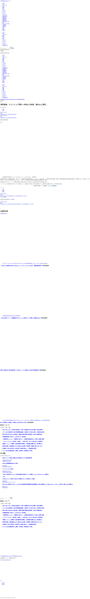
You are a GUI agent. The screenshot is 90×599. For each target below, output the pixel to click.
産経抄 (3, 30)
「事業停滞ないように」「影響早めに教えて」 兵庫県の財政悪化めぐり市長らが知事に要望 (23, 439)
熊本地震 (4, 17)
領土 (12, 99)
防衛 (10, 99)
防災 (3, 22)
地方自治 (14, 99)
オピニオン (4, 13)
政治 (3, 6)
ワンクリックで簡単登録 (52, 185)
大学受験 (4, 25)
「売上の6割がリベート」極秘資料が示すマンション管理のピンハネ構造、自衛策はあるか (20, 318)
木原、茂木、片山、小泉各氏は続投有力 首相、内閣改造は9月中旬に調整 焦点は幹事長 (22, 429)
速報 (3, 3)
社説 (3, 28)
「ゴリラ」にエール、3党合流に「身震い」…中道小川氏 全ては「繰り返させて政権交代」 (23, 441)
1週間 (9, 427)
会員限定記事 (5, 45)
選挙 (20, 99)
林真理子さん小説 (5, 21)
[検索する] (11, 498)
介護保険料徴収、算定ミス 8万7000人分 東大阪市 (14, 436)
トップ (3, 2)
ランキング (4, 34)
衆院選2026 (2, 99)
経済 (3, 9)
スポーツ (4, 10)
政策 (5, 99)
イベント (4, 14)
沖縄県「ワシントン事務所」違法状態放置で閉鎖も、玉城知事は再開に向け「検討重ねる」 (22, 443)
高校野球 (4, 19)
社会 (3, 8)
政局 (7, 99)
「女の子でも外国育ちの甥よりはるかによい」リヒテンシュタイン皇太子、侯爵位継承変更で (21, 265)
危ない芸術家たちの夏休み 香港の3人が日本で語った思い (13, 422)
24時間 (6, 427)
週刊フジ (4, 79)
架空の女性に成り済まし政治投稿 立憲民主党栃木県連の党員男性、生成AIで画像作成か (22, 434)
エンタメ (4, 11)
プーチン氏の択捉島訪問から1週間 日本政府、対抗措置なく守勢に (17, 450)
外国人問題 (4, 20)
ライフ (3, 12)
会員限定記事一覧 (3, 213)
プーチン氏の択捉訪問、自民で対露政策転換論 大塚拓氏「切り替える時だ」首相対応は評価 (23, 432)
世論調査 (23, 99)
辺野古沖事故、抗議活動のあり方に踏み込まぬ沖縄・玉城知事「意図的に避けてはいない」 (22, 446)
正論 (3, 29)
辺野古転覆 (4, 18)
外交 (9, 99)
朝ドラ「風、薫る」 (6, 23)
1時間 (3, 427)
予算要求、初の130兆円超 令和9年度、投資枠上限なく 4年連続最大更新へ (19, 448)
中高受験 (4, 24)
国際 (3, 7)
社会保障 (18, 99)
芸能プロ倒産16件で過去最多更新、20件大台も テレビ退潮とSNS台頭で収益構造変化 (19, 370)
